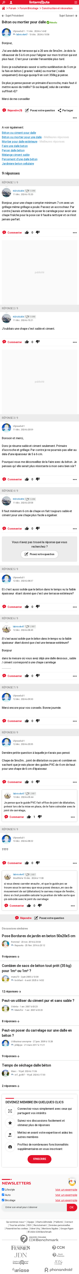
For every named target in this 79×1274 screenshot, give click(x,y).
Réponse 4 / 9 (10, 490)
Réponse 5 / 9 (10, 569)
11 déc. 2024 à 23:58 (23, 502)
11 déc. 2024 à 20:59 (23, 429)
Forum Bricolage (29, 8)
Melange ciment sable (15, 155)
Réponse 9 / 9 (10, 829)
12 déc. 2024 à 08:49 (23, 630)
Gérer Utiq (35, 1228)
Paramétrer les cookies (17, 1228)
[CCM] (58, 1248)
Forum (12, 8)
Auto (7, 1195)
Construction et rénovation (57, 8)
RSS (29, 1225)
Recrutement (40, 1225)
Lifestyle (9, 1189)
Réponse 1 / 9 (10, 182)
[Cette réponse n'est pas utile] (37, 232)
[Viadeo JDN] (58, 1262)
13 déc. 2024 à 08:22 (23, 841)
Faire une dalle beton (15, 146)
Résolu (53, 22)
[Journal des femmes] (21, 1248)
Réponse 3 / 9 (10, 417)
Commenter (14, 232)
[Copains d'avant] (21, 1262)
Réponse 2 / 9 (10, 308)
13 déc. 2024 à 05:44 (23, 797)
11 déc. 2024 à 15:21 (23, 320)
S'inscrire (39, 1158)
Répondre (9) (14, 110)
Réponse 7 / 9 (10, 687)
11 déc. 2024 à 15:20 (23, 194)
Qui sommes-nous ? (16, 1222)
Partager (67, 110)
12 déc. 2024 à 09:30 (23, 699)
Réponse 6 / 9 (10, 618)
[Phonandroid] (58, 1270)
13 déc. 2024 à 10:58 (39, 34)
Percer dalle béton (13, 150)
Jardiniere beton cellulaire (18, 163)
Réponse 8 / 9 (10, 732)
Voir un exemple (66, 1189)
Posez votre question (42, 110)
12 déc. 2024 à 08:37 (23, 580)
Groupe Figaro (66, 1228)
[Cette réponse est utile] (26, 232)
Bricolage (9, 1200)
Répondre (25, 918)
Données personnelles (59, 1225)
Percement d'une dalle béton (19, 159)
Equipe (31, 1222)
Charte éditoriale (44, 1222)
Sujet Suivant (66, 15)
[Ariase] (21, 1270)
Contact (69, 1222)
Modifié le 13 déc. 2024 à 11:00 (28, 878)
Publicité (58, 1222)
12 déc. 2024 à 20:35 (23, 744)
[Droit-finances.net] (58, 1255)
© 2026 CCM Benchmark (39, 1232)
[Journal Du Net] (21, 1255)
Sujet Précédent (14, 15)
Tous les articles (17, 1225)
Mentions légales (50, 1228)
